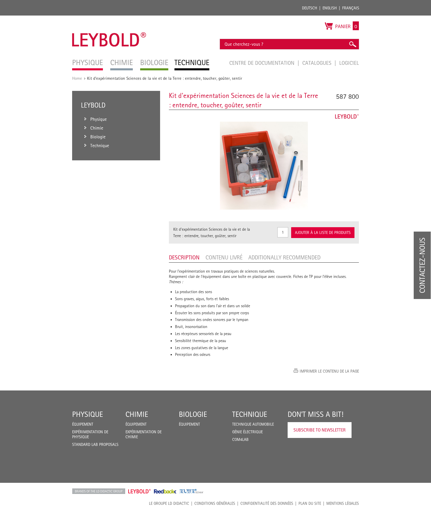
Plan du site (309, 503)
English (330, 8)
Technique (249, 414)
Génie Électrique (247, 431)
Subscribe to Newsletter (319, 430)
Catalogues (317, 63)
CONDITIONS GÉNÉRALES (214, 503)
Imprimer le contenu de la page (329, 371)
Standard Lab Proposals (95, 444)
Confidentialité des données (266, 503)
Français (350, 8)
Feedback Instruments (165, 491)
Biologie (193, 414)
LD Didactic (98, 491)
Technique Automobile (253, 424)
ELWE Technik (191, 491)
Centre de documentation (262, 63)
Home (77, 78)
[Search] (352, 44)
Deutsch (309, 8)
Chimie (136, 414)
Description (184, 257)
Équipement (82, 424)
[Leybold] (109, 18)
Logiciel (349, 63)
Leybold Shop (139, 491)
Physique (87, 414)
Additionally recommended (284, 257)
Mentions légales (342, 503)
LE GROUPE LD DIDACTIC (169, 503)
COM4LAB (240, 439)
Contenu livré (224, 257)
